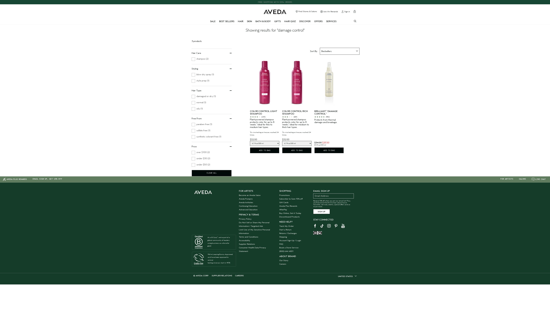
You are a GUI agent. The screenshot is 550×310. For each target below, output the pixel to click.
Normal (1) (201, 102)
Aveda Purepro (246, 199)
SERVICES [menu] (331, 21)
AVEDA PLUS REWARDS (17, 179)
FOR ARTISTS (506, 179)
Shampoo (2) (203, 59)
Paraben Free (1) (204, 124)
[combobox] (339, 51)
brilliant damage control (326, 112)
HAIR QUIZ (290, 21)
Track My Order (286, 226)
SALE (213, 21)
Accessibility (244, 240)
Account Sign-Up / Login (290, 240)
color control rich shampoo (295, 112)
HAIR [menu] (240, 21)
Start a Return (285, 229)
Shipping (283, 237)
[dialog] (355, 20)
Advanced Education (248, 209)
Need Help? (285, 222)
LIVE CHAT (540, 179)
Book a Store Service (288, 247)
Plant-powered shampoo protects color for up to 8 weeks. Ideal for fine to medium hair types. (264, 127)
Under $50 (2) (203, 164)
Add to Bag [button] (264, 150)
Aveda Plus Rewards (288, 206)
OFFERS (318, 21)
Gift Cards (283, 202)
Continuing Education (248, 206)
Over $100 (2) (203, 152)
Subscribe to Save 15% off (291, 199)
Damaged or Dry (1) (206, 96)
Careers (282, 264)
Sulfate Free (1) (203, 130)
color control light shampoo (263, 112)
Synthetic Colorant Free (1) (209, 136)
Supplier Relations (247, 244)
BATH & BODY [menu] (263, 21)
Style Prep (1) (203, 80)
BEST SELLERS (226, 21)
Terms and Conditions (248, 237)
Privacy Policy (245, 219)
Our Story (283, 260)
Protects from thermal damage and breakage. (325, 121)
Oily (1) (200, 108)
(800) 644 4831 (286, 251)
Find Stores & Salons (307, 11)
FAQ (281, 244)
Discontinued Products (289, 217)
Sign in (347, 11)
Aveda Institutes (246, 202)
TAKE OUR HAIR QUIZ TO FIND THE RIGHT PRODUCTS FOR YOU (275, 2)
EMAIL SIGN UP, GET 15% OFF (47, 179)
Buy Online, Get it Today (290, 213)
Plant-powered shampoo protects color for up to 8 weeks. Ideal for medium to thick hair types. (296, 127)
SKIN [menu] (249, 21)
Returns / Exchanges (288, 233)
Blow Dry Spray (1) (205, 74)
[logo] (275, 11)
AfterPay (283, 209)
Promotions (284, 195)
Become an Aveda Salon (250, 195)
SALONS (522, 179)
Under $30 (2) (203, 158)
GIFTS (277, 21)
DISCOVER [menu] (305, 21)
